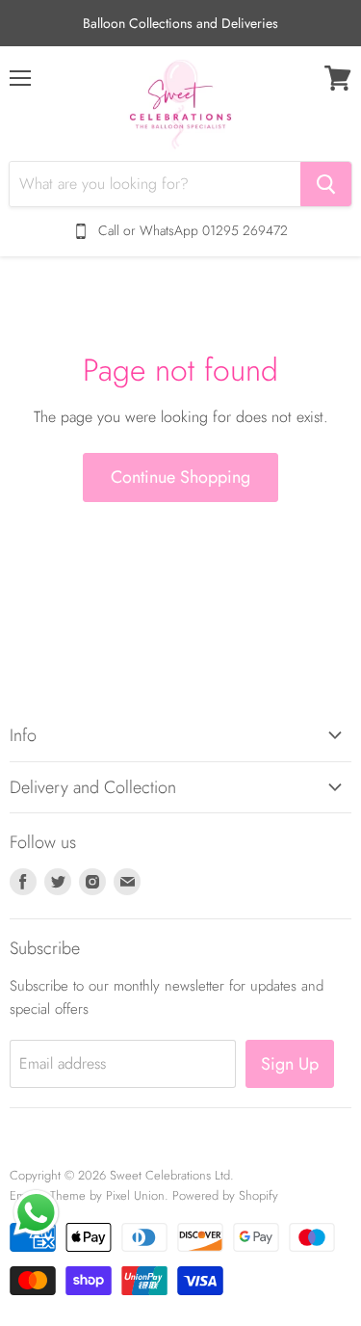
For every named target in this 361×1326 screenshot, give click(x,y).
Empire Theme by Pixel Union (87, 1195)
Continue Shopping (180, 477)
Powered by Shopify (225, 1195)
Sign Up (290, 1063)
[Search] (325, 184)
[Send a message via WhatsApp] (36, 1212)
